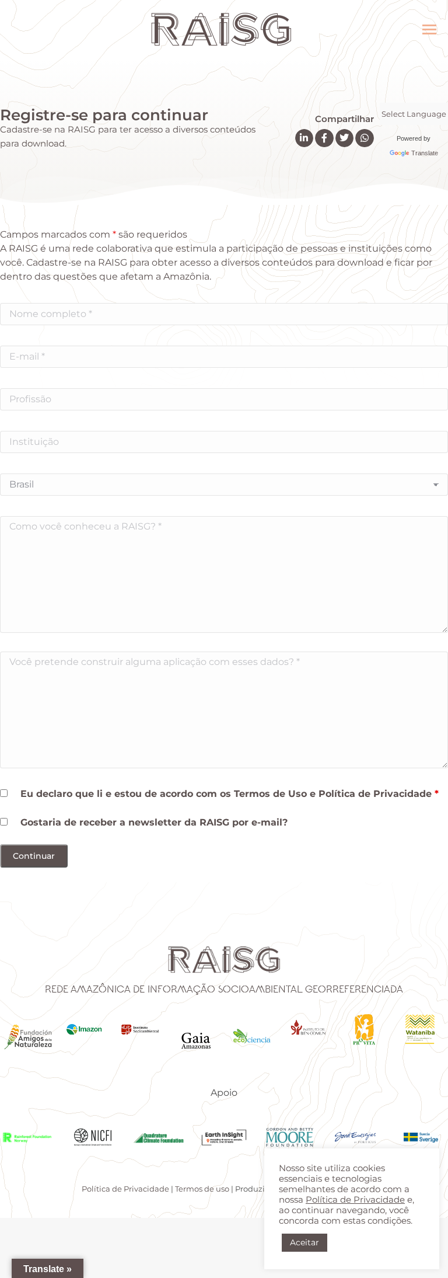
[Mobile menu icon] (429, 29)
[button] (304, 138)
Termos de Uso (270, 793)
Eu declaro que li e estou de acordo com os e (229, 793)
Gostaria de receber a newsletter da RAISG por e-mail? (154, 822)
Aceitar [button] (304, 1242)
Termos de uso (202, 1188)
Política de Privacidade (375, 793)
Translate (424, 152)
